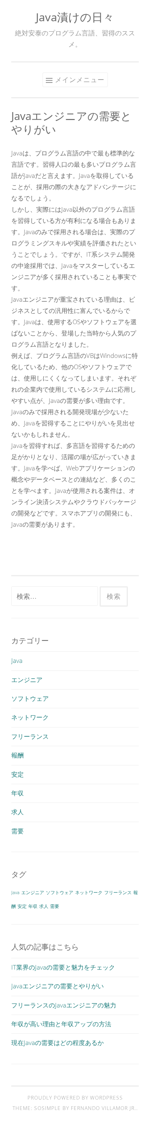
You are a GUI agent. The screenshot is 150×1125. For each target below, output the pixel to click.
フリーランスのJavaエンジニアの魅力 (63, 1005)
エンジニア (26, 679)
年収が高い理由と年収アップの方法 (61, 1024)
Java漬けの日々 (75, 17)
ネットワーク (30, 717)
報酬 (17, 755)
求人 (17, 812)
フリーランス (30, 736)
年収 (17, 793)
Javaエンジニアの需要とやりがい (57, 986)
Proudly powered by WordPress (75, 1097)
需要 (17, 831)
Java (16, 660)
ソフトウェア (30, 698)
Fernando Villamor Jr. (103, 1108)
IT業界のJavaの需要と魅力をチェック (63, 967)
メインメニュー (80, 79)
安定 (17, 774)
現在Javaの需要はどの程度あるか (57, 1042)
